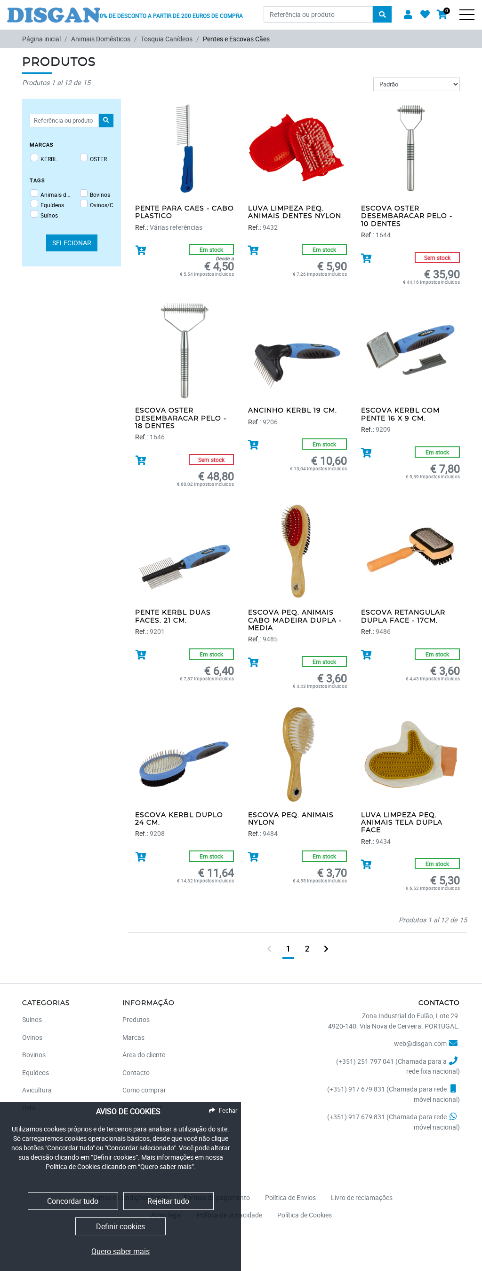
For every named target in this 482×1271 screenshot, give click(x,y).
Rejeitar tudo (168, 1201)
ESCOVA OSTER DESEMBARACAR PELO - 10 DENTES (406, 216)
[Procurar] (382, 14)
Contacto (136, 1072)
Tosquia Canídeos (167, 38)
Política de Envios (290, 1197)
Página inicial (41, 38)
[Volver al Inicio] (53, 10)
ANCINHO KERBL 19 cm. (292, 410)
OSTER (98, 159)
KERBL (48, 159)
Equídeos (52, 205)
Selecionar (71, 242)
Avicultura (37, 1089)
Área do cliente (143, 1054)
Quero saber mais (120, 1251)
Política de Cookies (304, 1214)
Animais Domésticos (100, 38)
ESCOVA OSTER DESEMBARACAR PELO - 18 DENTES (180, 418)
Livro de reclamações (362, 1197)
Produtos (136, 1019)
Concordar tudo (72, 1201)
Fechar (228, 1110)
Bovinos (100, 194)
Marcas (133, 1037)
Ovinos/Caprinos (105, 205)
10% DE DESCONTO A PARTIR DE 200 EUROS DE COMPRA (169, 15)
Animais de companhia (55, 194)
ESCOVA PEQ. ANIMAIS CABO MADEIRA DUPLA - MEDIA (295, 620)
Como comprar (144, 1089)
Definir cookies (120, 1226)
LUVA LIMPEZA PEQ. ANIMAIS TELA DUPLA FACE (401, 823)
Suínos (49, 215)
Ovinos (32, 1037)
